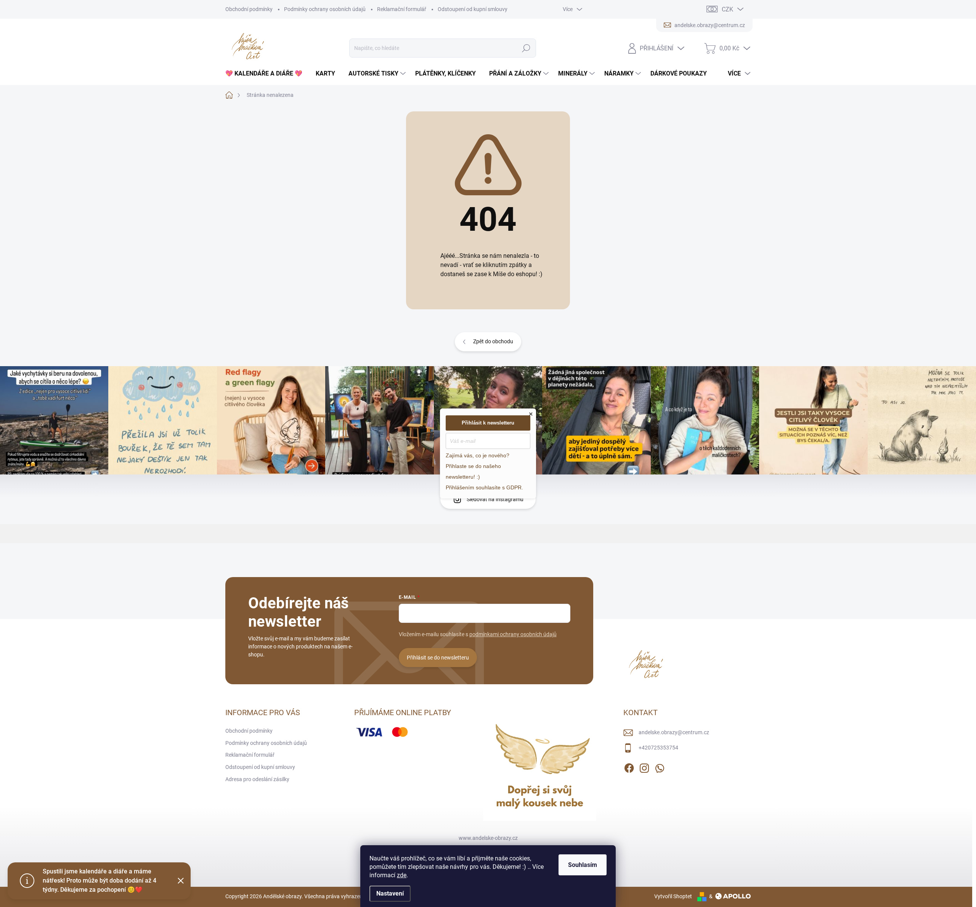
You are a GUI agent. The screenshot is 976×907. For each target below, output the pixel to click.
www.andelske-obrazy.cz (488, 838)
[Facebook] (629, 766)
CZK (727, 9)
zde (401, 875)
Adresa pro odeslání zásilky (257, 779)
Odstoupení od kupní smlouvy (472, 9)
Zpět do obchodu (493, 341)
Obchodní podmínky (249, 9)
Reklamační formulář (401, 9)
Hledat (526, 48)
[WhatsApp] (659, 766)
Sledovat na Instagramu (495, 499)
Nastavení (390, 893)
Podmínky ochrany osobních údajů (325, 9)
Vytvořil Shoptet (673, 896)
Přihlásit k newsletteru (488, 423)
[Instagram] (644, 766)
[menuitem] (266, 73)
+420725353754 (658, 748)
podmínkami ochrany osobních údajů (513, 634)
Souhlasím (582, 864)
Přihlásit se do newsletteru (438, 658)
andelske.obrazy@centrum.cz (674, 732)
